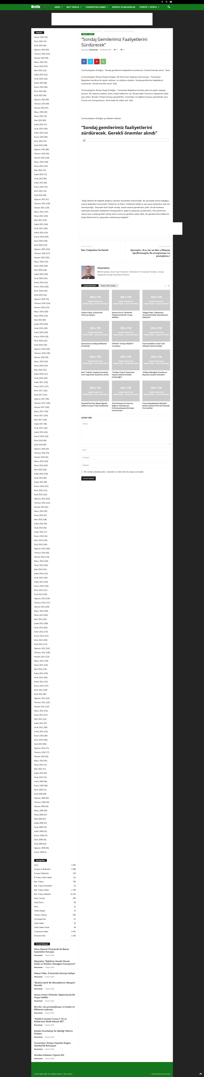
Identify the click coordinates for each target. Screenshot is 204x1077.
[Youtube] (170, 2)
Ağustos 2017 (39, 399)
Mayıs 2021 (39, 212)
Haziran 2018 (39, 357)
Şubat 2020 (38, 274)
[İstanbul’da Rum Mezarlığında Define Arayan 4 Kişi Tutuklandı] (95, 391)
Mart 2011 (38, 719)
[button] (169, 7)
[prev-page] (165, 285)
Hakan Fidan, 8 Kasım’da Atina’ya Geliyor (91, 313)
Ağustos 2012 (39, 648)
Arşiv (57, 7)
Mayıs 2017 (39, 411)
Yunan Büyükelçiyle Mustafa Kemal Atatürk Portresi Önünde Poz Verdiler (155, 405)
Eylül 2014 (38, 544)
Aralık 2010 (38, 732)
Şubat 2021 (38, 224)
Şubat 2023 (38, 124)
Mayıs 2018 (39, 361)
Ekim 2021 (38, 191)
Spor (36, 907)
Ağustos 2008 (39, 848)
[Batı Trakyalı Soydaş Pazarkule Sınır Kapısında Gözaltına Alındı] (95, 360)
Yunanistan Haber (95, 7)
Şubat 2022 (38, 174)
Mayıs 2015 (39, 511)
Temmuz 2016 (40, 453)
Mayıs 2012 (39, 661)
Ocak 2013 (38, 628)
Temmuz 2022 (40, 154)
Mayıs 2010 (39, 761)
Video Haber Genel (41, 927)
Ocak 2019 (38, 328)
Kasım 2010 (39, 736)
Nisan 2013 (38, 615)
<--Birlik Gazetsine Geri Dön (160, 1074)
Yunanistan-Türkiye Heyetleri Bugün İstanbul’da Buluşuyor (52, 1044)
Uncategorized (40, 919)
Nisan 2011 (38, 715)
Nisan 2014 (38, 565)
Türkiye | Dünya (148, 7)
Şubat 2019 (38, 324)
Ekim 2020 (38, 241)
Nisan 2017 (38, 416)
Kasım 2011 (39, 686)
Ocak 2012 (38, 677)
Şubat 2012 (38, 673)
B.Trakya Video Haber (43, 877)
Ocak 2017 (38, 428)
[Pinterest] (97, 61)
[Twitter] (166, 2)
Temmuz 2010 (40, 752)
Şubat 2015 (38, 524)
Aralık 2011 (38, 682)
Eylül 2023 (38, 95)
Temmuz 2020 (40, 253)
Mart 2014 (38, 569)
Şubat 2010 (38, 773)
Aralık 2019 (38, 282)
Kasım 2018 (39, 337)
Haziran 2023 (39, 108)
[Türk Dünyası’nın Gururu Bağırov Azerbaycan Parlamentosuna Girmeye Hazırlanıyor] (126, 391)
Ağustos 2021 (39, 199)
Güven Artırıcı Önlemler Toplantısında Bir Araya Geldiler (122, 314)
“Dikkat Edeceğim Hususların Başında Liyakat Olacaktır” (154, 373)
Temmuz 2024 (40, 54)
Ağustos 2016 (39, 449)
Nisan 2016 (38, 465)
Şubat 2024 (38, 75)
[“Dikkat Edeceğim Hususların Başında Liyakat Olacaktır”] (156, 360)
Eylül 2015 (38, 495)
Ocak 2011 (38, 727)
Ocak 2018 (38, 378)
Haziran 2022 (39, 158)
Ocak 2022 (38, 179)
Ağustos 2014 (39, 549)
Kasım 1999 (39, 852)
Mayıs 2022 (39, 162)
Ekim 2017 (38, 391)
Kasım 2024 (39, 37)
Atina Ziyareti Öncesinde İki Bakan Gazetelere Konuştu (51, 950)
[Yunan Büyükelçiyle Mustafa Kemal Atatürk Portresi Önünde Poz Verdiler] (156, 391)
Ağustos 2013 (39, 598)
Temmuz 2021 (40, 203)
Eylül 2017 (38, 395)
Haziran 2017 (39, 407)
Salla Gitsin (38, 902)
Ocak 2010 (38, 777)
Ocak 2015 (38, 528)
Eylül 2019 (38, 295)
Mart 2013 (38, 619)
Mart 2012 (38, 669)
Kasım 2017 (39, 386)
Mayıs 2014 (39, 561)
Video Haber (39, 923)
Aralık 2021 (38, 183)
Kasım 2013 (39, 586)
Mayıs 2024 (39, 62)
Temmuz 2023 (40, 104)
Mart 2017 (38, 420)
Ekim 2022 (38, 141)
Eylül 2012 (38, 644)
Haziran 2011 (39, 707)
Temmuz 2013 (40, 603)
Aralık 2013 (38, 582)
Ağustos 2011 (39, 698)
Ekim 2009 (38, 790)
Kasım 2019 (39, 287)
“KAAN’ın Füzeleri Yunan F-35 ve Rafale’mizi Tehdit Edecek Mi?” (50, 1020)
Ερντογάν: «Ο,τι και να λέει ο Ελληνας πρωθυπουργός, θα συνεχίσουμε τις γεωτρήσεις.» (150, 253)
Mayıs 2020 (39, 262)
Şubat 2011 (38, 723)
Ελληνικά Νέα (40, 936)
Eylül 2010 (38, 744)
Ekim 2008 (38, 840)
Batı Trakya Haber (41, 890)
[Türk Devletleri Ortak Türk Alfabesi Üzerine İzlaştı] (156, 331)
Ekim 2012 (38, 640)
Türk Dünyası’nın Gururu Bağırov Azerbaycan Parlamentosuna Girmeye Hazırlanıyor (123, 407)
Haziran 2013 (39, 607)
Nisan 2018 (38, 366)
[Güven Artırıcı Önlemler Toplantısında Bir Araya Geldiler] (126, 300)
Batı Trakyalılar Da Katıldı (95, 250)
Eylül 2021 (38, 195)
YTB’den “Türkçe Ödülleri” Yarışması (123, 344)
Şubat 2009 (38, 823)
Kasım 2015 (39, 486)
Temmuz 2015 (40, 503)
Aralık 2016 (38, 432)
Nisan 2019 (38, 316)
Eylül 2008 (38, 844)
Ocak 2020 (38, 278)
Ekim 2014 (38, 540)
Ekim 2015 (38, 490)
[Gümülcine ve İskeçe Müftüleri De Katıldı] (95, 331)
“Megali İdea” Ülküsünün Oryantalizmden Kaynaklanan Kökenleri (155, 314)
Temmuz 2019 (40, 303)
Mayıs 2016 (39, 461)
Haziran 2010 (39, 756)
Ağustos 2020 (39, 249)
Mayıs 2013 (39, 611)
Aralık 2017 (38, 382)
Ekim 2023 (38, 91)
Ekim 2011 (38, 690)
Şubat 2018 (38, 374)
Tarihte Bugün (39, 911)
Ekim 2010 (38, 740)
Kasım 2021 (39, 187)
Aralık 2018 (38, 332)
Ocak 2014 (38, 578)
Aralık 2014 (38, 532)
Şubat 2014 (38, 574)
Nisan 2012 (38, 665)
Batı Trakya (73, 7)
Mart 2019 (38, 320)
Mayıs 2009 (39, 811)
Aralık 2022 (38, 133)
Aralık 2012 (38, 632)
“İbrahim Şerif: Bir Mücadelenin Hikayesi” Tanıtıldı (54, 984)
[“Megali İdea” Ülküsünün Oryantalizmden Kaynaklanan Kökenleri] (156, 300)
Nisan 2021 (38, 216)
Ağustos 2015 (39, 499)
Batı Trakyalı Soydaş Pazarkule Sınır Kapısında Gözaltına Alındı (95, 373)
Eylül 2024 (38, 45)
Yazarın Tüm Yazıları (108, 286)
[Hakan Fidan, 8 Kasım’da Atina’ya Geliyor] (95, 300)
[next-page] (168, 285)
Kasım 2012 (39, 636)
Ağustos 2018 (39, 349)
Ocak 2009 (38, 827)
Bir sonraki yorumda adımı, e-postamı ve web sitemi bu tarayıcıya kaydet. (114, 472)
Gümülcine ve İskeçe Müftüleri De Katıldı (94, 344)
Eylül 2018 (38, 345)
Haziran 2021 (39, 208)
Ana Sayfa (84, 31)
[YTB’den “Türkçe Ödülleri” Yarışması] (126, 331)
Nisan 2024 (38, 66)
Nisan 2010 (38, 765)
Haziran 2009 (39, 806)
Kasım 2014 (39, 536)
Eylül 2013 (38, 594)
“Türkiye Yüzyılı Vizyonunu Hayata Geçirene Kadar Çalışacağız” (123, 374)
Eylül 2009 (38, 794)
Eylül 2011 (38, 694)
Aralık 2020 (38, 233)
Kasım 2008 (39, 835)
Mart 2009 (38, 819)
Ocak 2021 (38, 228)
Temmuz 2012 (40, 653)
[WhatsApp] (103, 61)
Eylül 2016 (38, 445)
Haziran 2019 (39, 307)
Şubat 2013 (38, 623)
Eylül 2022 (38, 145)
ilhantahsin (94, 50)
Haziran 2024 (39, 58)
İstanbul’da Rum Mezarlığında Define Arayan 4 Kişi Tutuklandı (94, 404)
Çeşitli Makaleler (90, 286)
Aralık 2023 (38, 83)
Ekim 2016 (38, 440)
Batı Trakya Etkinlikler (43, 886)
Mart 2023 (38, 120)
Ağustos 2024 (39, 50)
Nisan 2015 (38, 515)
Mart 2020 (38, 270)
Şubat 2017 (38, 424)
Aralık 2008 (38, 831)
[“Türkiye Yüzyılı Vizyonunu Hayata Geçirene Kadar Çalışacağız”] (126, 360)
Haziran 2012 (39, 657)
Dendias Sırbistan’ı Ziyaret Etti (49, 1055)
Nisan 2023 (38, 116)
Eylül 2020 (38, 245)
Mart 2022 (38, 170)
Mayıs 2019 (39, 312)
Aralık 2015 (38, 482)
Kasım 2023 (39, 87)
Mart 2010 (38, 769)
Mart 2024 (38, 70)
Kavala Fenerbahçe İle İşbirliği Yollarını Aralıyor (53, 1032)
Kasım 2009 (39, 786)
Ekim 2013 (38, 590)
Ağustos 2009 (39, 798)
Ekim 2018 (38, 341)
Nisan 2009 (38, 815)
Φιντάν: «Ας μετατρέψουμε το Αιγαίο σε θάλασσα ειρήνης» (54, 1008)
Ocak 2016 (38, 478)
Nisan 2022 (38, 166)
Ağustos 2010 (39, 748)
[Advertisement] (102, 19)
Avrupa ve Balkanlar (123, 7)
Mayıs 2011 (38, 711)
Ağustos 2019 (39, 299)
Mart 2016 (38, 470)
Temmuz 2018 (40, 353)
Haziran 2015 (39, 507)
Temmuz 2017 (40, 403)
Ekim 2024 (38, 41)
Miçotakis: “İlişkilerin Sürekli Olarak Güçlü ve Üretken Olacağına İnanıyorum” (54, 962)
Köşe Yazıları (39, 898)
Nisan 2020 (38, 266)
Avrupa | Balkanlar (41, 873)
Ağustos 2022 (39, 149)
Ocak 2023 (38, 129)
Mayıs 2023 (39, 112)
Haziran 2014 (39, 557)
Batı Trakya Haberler (42, 894)
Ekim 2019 (38, 291)
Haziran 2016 (39, 457)
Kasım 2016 (39, 436)
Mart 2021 (38, 220)
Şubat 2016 (38, 474)
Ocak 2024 (38, 79)
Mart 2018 (38, 370)
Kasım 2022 (39, 137)
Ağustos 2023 (39, 100)
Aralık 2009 (38, 781)
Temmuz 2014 (40, 553)
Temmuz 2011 (39, 702)
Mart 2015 (38, 519)
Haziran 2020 (39, 258)
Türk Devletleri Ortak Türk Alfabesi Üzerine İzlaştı (153, 344)
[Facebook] (162, 2)
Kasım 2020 (39, 237)
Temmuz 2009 (40, 802)
